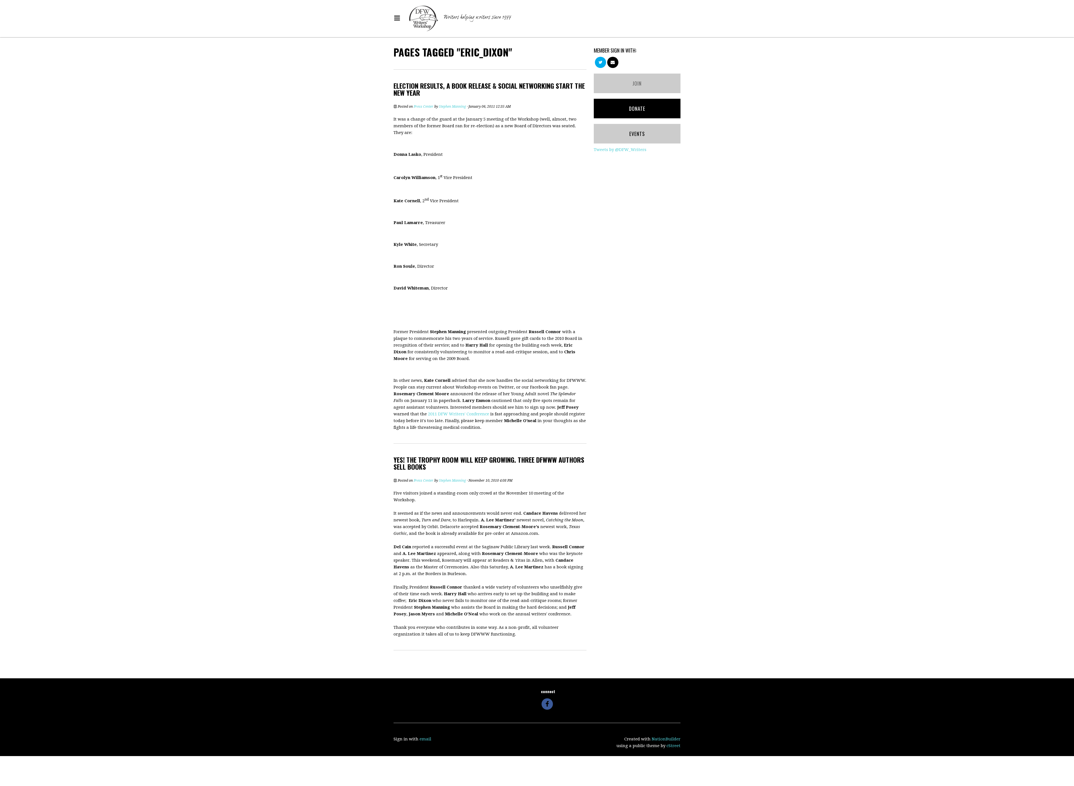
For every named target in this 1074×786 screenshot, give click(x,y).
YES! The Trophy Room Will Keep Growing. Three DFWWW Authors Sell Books (489, 463)
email (425, 739)
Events (637, 133)
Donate (637, 108)
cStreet (673, 745)
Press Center (424, 107)
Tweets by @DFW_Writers (620, 149)
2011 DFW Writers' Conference (458, 413)
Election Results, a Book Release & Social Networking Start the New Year (489, 89)
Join (637, 83)
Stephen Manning (452, 107)
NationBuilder (666, 739)
